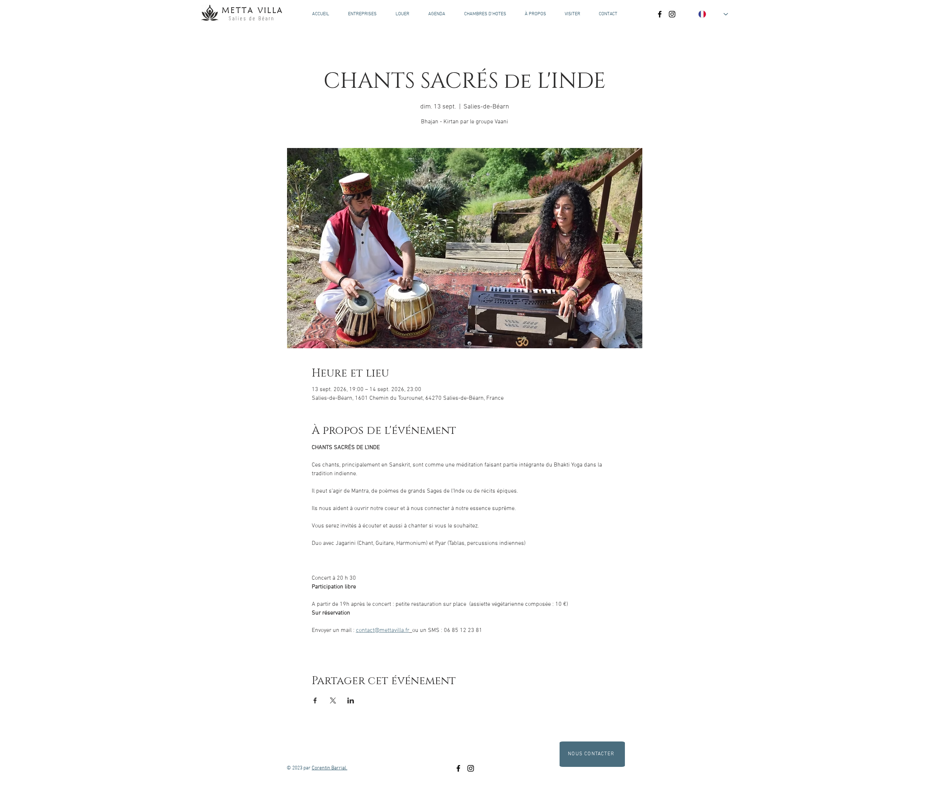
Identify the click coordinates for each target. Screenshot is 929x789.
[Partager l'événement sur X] (333, 700)
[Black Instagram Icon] (672, 14)
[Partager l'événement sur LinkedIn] (350, 700)
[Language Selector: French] (713, 14)
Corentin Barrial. (329, 768)
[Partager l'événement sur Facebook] (315, 700)
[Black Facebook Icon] (659, 14)
